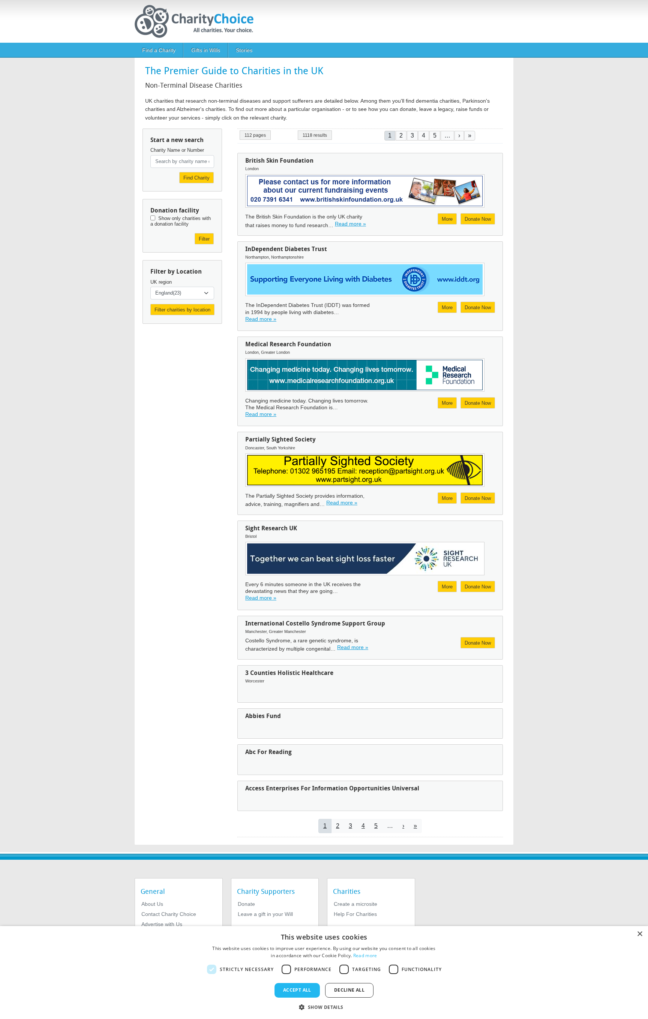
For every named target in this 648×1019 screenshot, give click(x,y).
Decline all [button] (349, 990)
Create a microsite (355, 904)
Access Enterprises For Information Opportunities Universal (332, 788)
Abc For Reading (268, 752)
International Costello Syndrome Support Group (315, 623)
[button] (323, 1006)
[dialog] (324, 972)
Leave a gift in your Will (265, 914)
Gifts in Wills (205, 50)
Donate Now (478, 219)
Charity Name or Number (177, 150)
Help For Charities (355, 914)
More (447, 219)
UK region (161, 282)
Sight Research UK (271, 528)
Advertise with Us (161, 924)
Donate (246, 904)
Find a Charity (159, 50)
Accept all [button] (297, 990)
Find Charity (196, 178)
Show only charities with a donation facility (180, 221)
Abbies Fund (263, 716)
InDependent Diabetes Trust (286, 249)
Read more (365, 955)
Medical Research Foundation (288, 344)
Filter (204, 239)
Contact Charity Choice (168, 914)
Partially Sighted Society (280, 439)
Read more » (350, 224)
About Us (152, 904)
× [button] (639, 934)
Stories (244, 50)
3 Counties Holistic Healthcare (289, 672)
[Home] (197, 21)
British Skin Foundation (279, 160)
